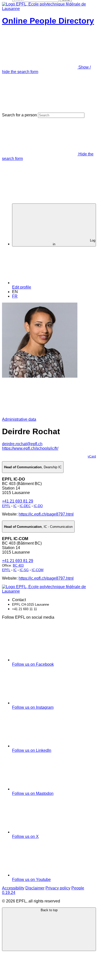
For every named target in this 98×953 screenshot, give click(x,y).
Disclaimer (34, 888)
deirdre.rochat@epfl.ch (22, 444)
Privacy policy (57, 888)
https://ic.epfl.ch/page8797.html (46, 514)
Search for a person (19, 115)
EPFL (6, 506)
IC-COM (37, 570)
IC (15, 506)
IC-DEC (25, 506)
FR (15, 296)
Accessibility (13, 888)
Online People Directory (48, 20)
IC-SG (24, 570)
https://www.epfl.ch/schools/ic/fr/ (30, 448)
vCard (92, 456)
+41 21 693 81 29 (17, 501)
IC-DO (38, 506)
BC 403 (18, 565)
